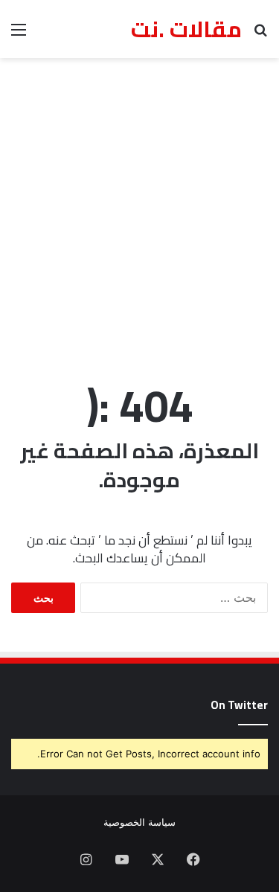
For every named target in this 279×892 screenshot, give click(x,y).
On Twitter (239, 705)
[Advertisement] (139, 212)
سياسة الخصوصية (139, 822)
